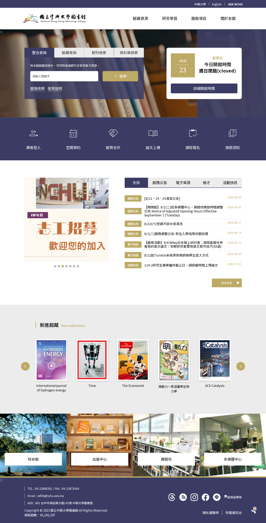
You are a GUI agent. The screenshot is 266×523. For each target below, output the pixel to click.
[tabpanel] (183, 232)
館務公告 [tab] (160, 182)
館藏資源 (140, 18)
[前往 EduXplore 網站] (254, 510)
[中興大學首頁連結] (54, 18)
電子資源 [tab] (183, 182)
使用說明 (55, 88)
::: (1, 10)
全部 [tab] (136, 182)
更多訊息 (226, 283)
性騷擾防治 (233, 512)
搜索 (120, 76)
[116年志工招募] (66, 220)
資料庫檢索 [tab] (129, 52)
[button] (55, 266)
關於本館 (228, 18)
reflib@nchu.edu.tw (50, 496)
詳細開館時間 (204, 88)
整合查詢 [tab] (39, 52)
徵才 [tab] (206, 182)
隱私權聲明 (210, 512)
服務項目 (198, 18)
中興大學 (200, 4)
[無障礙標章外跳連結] (233, 497)
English (216, 4)
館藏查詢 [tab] (69, 52)
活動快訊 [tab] (230, 182)
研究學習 (169, 18)
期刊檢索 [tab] (99, 52)
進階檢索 (37, 88)
